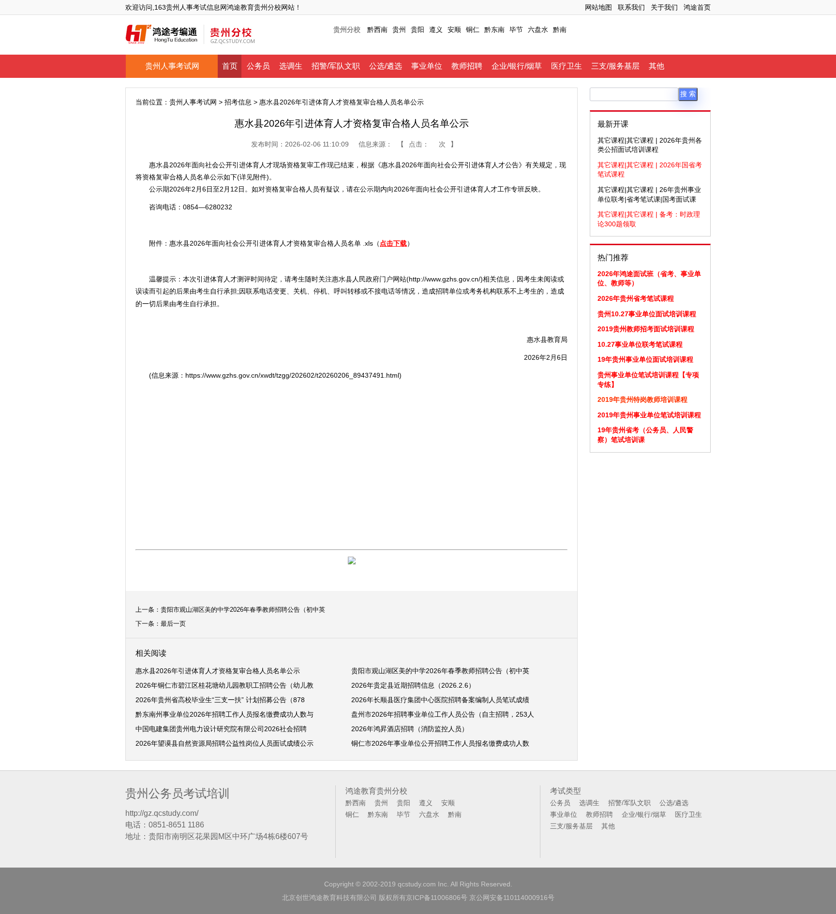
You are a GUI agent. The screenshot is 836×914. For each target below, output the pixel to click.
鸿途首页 (697, 7)
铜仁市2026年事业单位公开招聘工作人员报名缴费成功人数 (440, 743)
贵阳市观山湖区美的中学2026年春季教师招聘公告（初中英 (243, 609)
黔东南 (494, 29)
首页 (230, 66)
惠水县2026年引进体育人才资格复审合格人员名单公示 (217, 671)
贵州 (399, 29)
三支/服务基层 (615, 66)
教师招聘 (466, 66)
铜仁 (472, 29)
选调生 (290, 66)
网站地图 (598, 7)
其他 (656, 66)
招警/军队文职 (336, 66)
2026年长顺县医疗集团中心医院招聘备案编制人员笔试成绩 (440, 700)
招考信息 (238, 102)
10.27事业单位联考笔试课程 (640, 344)
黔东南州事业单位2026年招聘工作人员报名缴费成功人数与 (224, 714)
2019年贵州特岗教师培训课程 (642, 399)
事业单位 (426, 66)
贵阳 (417, 29)
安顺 (454, 29)
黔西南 (377, 29)
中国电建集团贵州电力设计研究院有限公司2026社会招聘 (221, 729)
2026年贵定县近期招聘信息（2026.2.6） (413, 685)
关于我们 (664, 7)
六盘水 (538, 29)
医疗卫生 (566, 66)
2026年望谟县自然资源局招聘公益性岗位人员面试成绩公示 (224, 743)
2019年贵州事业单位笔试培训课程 (649, 415)
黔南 (560, 29)
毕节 (516, 29)
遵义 (436, 29)
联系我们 (631, 7)
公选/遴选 (385, 66)
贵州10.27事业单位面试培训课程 (646, 314)
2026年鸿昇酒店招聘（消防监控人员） (409, 729)
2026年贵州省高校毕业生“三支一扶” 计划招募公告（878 (220, 700)
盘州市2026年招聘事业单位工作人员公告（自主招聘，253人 (442, 714)
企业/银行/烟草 (517, 66)
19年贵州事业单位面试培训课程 (645, 359)
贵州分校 (346, 29)
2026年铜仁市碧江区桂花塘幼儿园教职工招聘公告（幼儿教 (224, 685)
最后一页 (173, 623)
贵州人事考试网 (172, 66)
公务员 (258, 66)
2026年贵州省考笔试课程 (635, 298)
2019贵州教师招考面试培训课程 (645, 329)
